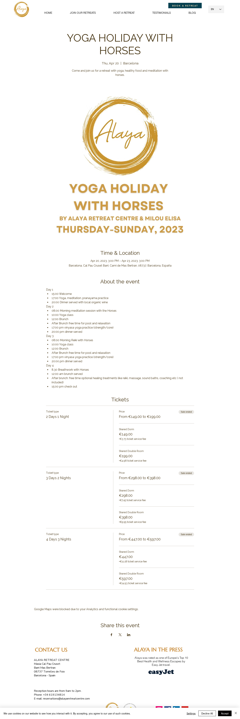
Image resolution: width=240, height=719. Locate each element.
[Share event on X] (120, 634)
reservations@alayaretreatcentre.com (66, 699)
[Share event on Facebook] (111, 634)
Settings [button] (191, 713)
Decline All (207, 713)
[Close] (236, 713)
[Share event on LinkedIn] (128, 634)
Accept (225, 713)
